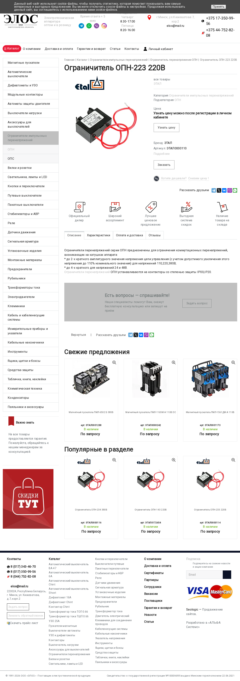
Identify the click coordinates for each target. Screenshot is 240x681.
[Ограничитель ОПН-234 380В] (91, 476)
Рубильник (102, 606)
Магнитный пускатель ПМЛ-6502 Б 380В (91, 412)
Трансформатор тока (108, 611)
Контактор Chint (59, 606)
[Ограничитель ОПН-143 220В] (150, 476)
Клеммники (16, 306)
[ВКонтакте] (224, 190)
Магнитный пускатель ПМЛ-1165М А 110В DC (150, 412)
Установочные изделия (24, 251)
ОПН (178, 100)
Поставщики (153, 600)
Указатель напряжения (110, 638)
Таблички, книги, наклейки (27, 379)
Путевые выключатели (25, 195)
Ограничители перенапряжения (69, 654)
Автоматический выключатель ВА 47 (69, 566)
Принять (218, 6)
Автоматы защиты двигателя (29, 104)
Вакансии (151, 594)
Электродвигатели (21, 297)
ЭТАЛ (157, 83)
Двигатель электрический (112, 615)
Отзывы (155, 235)
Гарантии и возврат (91, 49)
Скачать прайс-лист (24, 623)
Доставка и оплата (59, 49)
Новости (150, 615)
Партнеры (151, 580)
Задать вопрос (197, 303)
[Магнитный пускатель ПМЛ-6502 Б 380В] (91, 379)
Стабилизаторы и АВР (23, 214)
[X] (219, 190)
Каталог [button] (13, 48)
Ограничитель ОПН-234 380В (91, 509)
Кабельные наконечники (26, 342)
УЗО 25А (54, 621)
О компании (152, 559)
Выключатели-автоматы (64, 630)
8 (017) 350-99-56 (23, 571)
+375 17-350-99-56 (220, 21)
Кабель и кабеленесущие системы (26, 317)
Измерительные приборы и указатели (28, 331)
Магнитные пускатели (24, 62)
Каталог (54, 559)
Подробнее (162, 154)
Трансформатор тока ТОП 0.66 (68, 611)
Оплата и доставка (129, 235)
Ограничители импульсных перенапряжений (201, 95)
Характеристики (98, 235)
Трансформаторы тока (24, 287)
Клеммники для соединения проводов (113, 622)
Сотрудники (152, 587)
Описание (74, 235)
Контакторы (56, 640)
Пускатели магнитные (63, 625)
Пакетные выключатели (25, 205)
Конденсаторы (18, 398)
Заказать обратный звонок (25, 615)
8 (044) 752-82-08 (23, 576)
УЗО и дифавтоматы (62, 635)
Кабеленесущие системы (111, 628)
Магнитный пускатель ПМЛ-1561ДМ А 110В (210, 412)
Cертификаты (154, 573)
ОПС (11, 158)
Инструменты (18, 351)
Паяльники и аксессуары (26, 407)
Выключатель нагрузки (64, 644)
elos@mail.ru (175, 26)
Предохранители (20, 269)
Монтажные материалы (25, 260)
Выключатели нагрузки (25, 113)
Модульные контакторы (25, 94)
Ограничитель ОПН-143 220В (151, 509)
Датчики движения (22, 232)
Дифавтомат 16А (60, 597)
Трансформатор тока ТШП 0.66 (68, 616)
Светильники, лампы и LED (27, 177)
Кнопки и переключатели (26, 186)
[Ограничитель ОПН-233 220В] (210, 476)
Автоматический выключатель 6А (69, 574)
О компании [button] (31, 49)
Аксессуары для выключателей (19, 124)
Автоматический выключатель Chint (69, 582)
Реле (11, 223)
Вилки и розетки (20, 168)
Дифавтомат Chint (61, 602)
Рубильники (16, 278)
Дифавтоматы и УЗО (23, 85)
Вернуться (78, 335)
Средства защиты (21, 370)
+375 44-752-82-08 (220, 33)
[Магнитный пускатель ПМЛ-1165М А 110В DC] (150, 379)
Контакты (131, 49)
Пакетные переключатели (112, 568)
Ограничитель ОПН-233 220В (210, 509)
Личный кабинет (160, 49)
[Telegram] (214, 190)
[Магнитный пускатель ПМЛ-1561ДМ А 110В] (210, 379)
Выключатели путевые (109, 563)
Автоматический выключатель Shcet (69, 590)
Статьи (115, 49)
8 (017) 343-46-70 (23, 566)
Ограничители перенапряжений (87, 272)
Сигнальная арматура (23, 241)
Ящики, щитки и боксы (24, 361)
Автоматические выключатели (20, 74)
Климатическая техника (25, 388)
